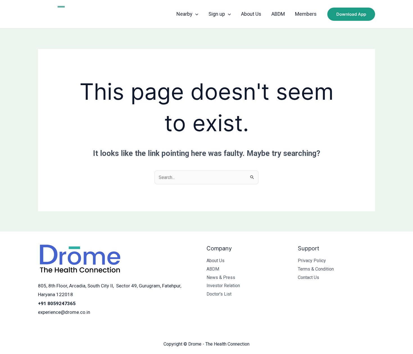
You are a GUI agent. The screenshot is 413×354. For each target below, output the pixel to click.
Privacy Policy (312, 260)
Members (306, 14)
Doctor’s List (219, 294)
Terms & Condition (316, 269)
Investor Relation (223, 285)
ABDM (278, 14)
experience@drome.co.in (64, 312)
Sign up (216, 14)
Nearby (184, 14)
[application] (195, 14)
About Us (251, 14)
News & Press (220, 277)
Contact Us (308, 277)
